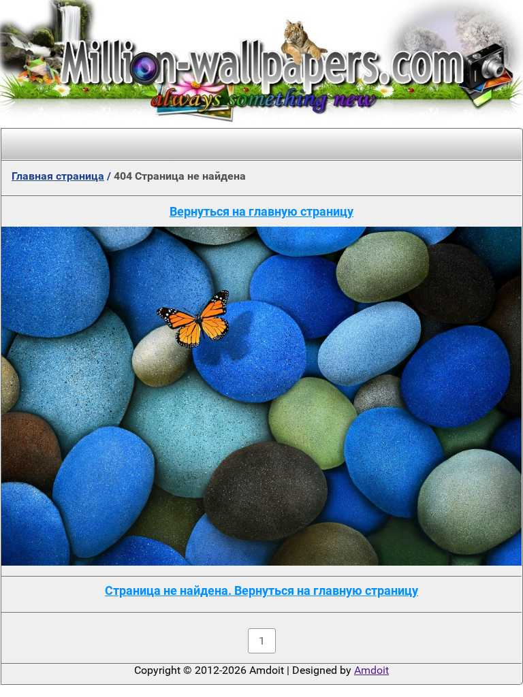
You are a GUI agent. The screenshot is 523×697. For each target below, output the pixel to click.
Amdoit (371, 670)
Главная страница (58, 175)
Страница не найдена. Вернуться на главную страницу (261, 590)
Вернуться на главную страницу (261, 211)
